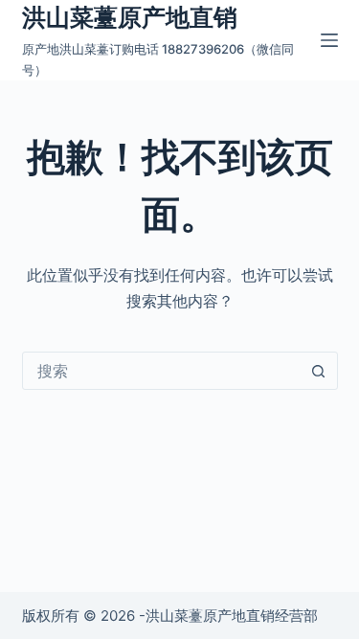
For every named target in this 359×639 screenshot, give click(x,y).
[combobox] (162, 371)
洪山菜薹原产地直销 (129, 17)
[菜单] (329, 40)
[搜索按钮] (319, 371)
